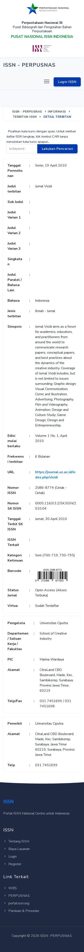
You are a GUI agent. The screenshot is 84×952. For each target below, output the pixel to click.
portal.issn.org (18, 903)
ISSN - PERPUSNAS (27, 112)
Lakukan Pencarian (57, 148)
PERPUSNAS (19, 895)
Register (14, 864)
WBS (12, 888)
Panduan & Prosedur (23, 910)
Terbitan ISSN (25, 117)
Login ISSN (67, 81)
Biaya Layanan (19, 849)
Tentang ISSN (18, 841)
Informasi (57, 112)
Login (12, 856)
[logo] (48, 8)
